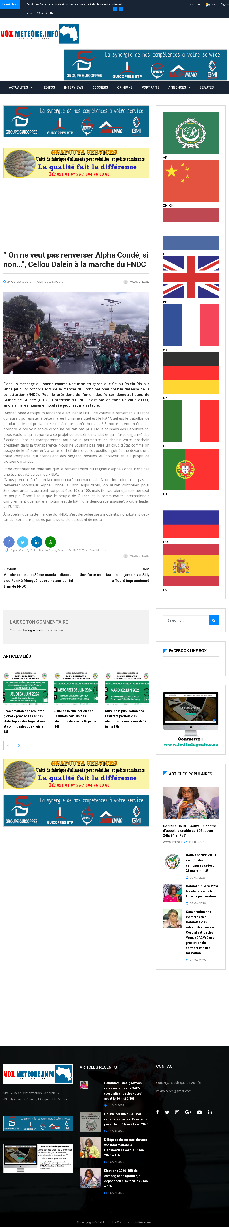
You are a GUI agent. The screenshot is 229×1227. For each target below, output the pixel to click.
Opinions (125, 87)
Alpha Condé (19, 550)
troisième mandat (94, 550)
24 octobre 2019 (19, 282)
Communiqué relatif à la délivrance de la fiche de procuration (202, 891)
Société (57, 282)
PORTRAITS (151, 87)
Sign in (225, 4)
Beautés (207, 87)
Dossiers (100, 87)
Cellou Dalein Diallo (43, 550)
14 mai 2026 (116, 1105)
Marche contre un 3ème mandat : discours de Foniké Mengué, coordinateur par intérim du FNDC (38, 578)
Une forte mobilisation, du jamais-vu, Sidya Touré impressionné (114, 575)
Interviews (73, 87)
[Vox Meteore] (39, 34)
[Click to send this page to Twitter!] (22, 542)
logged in (34, 630)
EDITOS (49, 87)
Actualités (18, 87)
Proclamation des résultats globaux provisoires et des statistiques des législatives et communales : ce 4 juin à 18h (24, 721)
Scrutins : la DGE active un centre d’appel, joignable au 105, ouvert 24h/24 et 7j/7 (189, 830)
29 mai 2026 (198, 878)
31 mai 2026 (196, 842)
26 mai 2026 (198, 903)
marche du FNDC (69, 550)
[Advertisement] (76, 209)
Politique (32, 4)
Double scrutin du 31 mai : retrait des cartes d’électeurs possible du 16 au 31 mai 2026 (126, 1119)
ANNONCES (177, 87)
